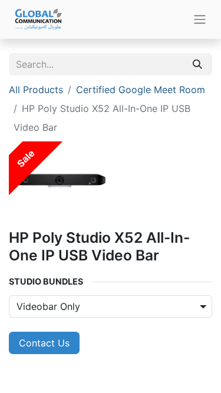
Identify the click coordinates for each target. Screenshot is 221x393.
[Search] (197, 64)
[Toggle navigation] (199, 19)
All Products (36, 89)
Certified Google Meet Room (140, 89)
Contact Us (44, 343)
